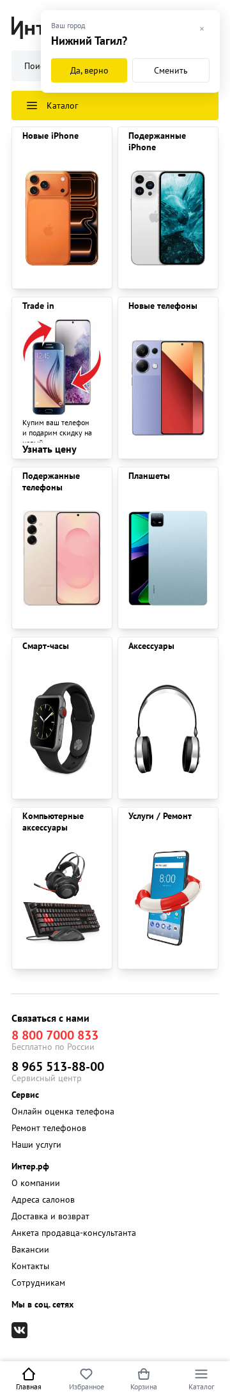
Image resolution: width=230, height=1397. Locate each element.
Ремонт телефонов (49, 1128)
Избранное (86, 1386)
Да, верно (89, 70)
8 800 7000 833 (55, 1035)
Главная (29, 1386)
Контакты (30, 1266)
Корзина (143, 1386)
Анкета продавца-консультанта (74, 1232)
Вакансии (30, 1249)
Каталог (201, 1386)
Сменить (171, 70)
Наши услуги (36, 1144)
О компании (36, 1183)
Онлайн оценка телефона (63, 1111)
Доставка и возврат (50, 1216)
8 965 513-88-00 (58, 1066)
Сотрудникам (38, 1282)
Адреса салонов (43, 1199)
